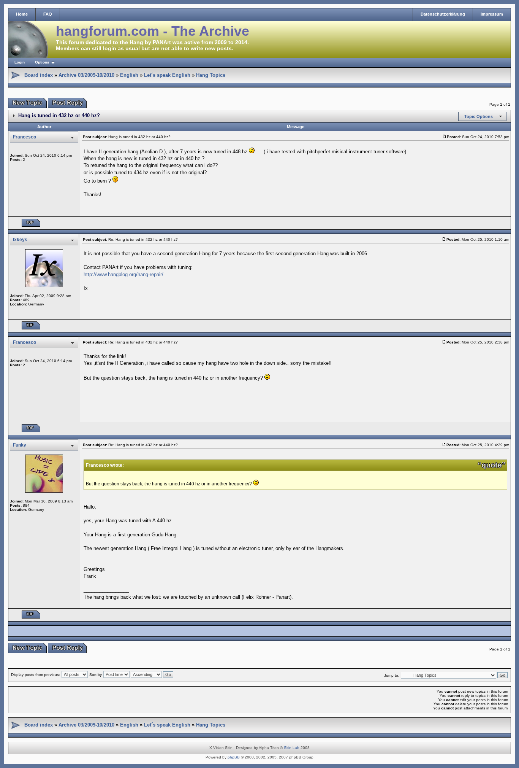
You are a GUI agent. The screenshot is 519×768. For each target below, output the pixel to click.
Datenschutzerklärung (443, 14)
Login (19, 62)
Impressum (492, 14)
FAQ (47, 14)
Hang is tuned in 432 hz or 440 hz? (59, 115)
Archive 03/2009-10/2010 (86, 75)
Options (42, 62)
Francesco (24, 137)
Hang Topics (210, 75)
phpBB (234, 757)
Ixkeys (20, 239)
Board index (38, 75)
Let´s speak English (167, 75)
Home (22, 14)
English (129, 75)
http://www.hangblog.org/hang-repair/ (123, 274)
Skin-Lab (291, 748)
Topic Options (478, 116)
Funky (19, 445)
